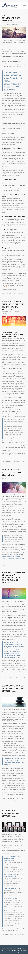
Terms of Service (13, 952)
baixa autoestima (13, 130)
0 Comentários (17, 461)
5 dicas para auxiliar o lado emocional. (11, 813)
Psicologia (15, 22)
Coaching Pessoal (17, 311)
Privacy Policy (23, 950)
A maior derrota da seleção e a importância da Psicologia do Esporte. (13, 577)
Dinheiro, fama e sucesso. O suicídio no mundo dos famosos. (13, 305)
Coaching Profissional (18, 477)
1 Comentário (16, 677)
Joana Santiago (5, 295)
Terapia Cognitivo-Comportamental (10, 24)
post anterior (7, 354)
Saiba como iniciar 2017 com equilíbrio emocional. (13, 688)
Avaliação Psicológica (7, 22)
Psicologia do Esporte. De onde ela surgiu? (12, 472)
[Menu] (24, 5)
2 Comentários (16, 293)
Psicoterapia (21, 22)
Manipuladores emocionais (11, 19)
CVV (8, 409)
